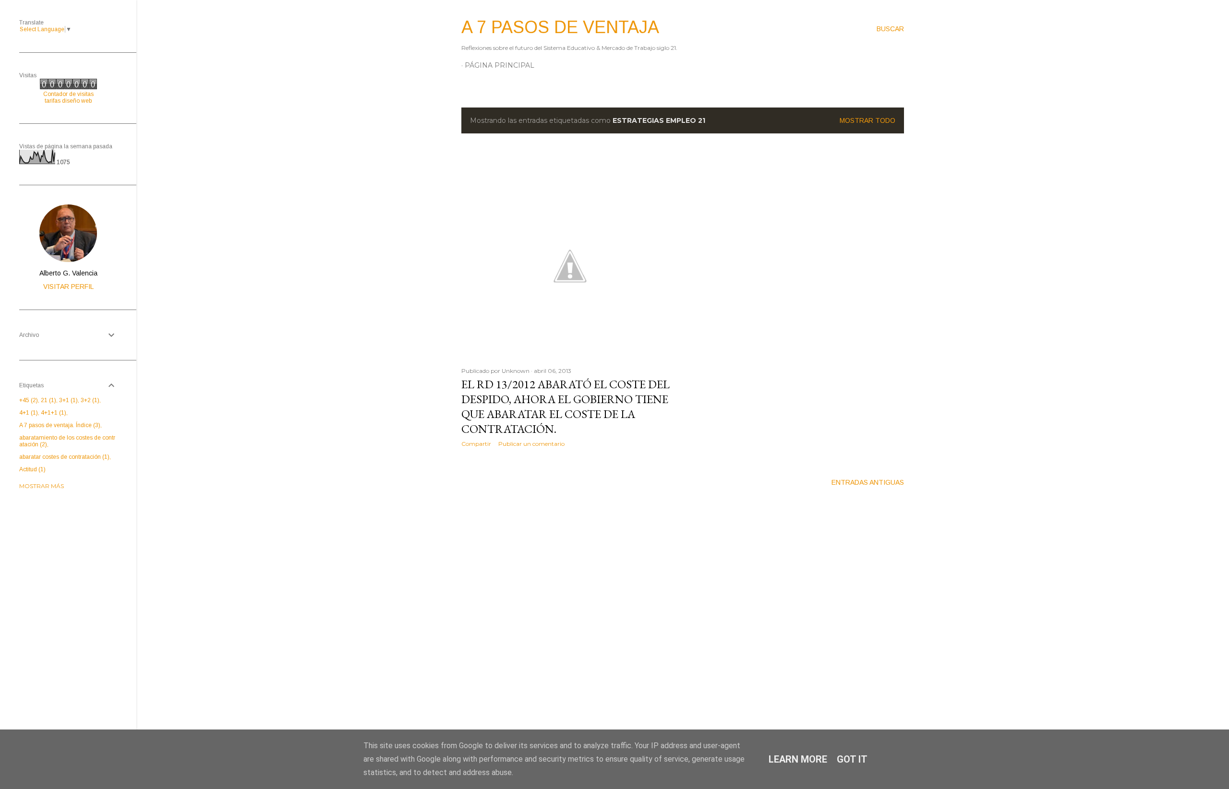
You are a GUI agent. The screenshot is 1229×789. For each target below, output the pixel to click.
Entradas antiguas (867, 482)
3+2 (89, 400)
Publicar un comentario (531, 443)
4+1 (27, 412)
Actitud (31, 469)
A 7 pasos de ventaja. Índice (58, 425)
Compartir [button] (476, 443)
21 (47, 400)
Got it (852, 759)
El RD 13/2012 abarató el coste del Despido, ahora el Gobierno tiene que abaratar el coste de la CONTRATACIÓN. (565, 406)
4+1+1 (52, 412)
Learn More (798, 759)
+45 (27, 400)
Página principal (499, 65)
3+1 (67, 400)
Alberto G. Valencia (68, 273)
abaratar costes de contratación (63, 457)
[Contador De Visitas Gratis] (68, 87)
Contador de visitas (68, 94)
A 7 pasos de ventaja (560, 27)
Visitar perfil (68, 286)
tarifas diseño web (68, 100)
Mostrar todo (867, 120)
